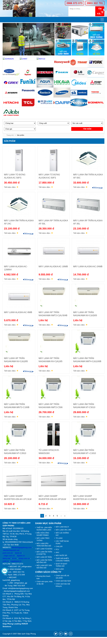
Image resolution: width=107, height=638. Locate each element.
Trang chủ (10, 135)
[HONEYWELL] (62, 62)
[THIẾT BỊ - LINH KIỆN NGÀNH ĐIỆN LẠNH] (63, 31)
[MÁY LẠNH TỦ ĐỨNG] (80, 47)
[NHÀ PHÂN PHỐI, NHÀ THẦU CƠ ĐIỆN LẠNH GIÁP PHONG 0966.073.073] (8, 5)
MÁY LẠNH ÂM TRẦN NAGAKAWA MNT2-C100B (16, 405)
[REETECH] (45, 93)
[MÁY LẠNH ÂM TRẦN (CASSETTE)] (96, 47)
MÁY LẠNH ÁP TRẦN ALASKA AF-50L (53, 222)
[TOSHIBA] (95, 93)
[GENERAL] (95, 103)
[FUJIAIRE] (45, 103)
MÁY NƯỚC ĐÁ (61, 555)
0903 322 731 (95, 3)
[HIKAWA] (62, 82)
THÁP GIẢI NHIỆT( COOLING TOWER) (63, 560)
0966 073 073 (74, 3)
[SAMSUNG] (62, 93)
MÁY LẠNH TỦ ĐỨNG (44, 549)
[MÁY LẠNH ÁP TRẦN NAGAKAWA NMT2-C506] (53, 388)
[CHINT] (28, 58)
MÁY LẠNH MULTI (62, 527)
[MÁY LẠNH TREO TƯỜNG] (96, 31)
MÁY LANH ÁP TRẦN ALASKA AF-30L (87, 222)
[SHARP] (45, 72)
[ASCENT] (78, 103)
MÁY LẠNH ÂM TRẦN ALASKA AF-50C (88, 176)
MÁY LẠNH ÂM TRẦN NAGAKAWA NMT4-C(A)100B (87, 359)
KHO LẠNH (60, 569)
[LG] (78, 72)
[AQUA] (45, 82)
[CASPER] (95, 72)
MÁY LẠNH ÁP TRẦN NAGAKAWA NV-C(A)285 (16, 359)
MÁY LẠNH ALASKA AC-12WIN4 (16, 268)
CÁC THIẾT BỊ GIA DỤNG (62, 542)
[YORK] (95, 62)
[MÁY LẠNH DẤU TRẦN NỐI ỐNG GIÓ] (63, 47)
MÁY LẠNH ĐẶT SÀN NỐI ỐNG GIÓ (44, 567)
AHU (57, 552)
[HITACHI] (11, 103)
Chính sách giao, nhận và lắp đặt (45, 583)
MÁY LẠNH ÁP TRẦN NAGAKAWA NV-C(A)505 (85, 314)
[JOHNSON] (11, 58)
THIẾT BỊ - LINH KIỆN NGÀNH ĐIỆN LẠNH (44, 529)
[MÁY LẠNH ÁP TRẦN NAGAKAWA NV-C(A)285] (19, 342)
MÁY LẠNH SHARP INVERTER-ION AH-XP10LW (52, 497)
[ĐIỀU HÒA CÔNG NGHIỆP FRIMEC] (80, 31)
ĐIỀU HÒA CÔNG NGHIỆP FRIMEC (43, 534)
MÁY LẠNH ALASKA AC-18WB (53, 266)
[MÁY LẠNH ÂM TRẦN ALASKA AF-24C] (19, 204)
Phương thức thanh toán (43, 577)
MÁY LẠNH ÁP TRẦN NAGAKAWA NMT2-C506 (51, 405)
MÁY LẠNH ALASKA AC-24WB (87, 266)
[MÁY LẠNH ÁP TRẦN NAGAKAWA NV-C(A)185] (53, 342)
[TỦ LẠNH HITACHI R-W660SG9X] (53, 434)
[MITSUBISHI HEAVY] (11, 93)
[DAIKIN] (62, 72)
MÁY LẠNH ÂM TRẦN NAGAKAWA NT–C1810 (84, 451)
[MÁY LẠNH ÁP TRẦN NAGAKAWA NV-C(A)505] (88, 296)
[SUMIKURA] (78, 93)
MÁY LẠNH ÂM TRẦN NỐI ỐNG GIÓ (44, 561)
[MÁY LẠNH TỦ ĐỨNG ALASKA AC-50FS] (19, 158)
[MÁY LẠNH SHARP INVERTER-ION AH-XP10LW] (53, 480)
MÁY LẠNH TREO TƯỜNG (43, 539)
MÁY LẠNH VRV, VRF (63, 530)
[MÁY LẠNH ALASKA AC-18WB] (53, 250)
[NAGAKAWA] (28, 72)
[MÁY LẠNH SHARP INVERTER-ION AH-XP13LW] (19, 480)
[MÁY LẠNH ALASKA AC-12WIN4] (19, 250)
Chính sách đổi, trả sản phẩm (62, 577)
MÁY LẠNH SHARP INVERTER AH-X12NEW (85, 497)
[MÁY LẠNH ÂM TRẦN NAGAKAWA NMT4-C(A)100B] (88, 342)
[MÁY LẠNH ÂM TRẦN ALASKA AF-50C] (88, 158)
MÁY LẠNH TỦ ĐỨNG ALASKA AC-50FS (14, 176)
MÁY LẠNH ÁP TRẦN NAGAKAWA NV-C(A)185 (50, 359)
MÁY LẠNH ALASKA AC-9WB (18, 312)
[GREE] (11, 82)
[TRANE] (78, 62)
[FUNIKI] (28, 82)
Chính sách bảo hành (63, 581)
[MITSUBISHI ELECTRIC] (95, 82)
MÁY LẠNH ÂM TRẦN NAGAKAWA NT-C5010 (84, 405)
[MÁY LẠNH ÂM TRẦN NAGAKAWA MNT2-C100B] (19, 388)
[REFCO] (45, 58)
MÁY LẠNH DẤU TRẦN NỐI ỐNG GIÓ (44, 545)
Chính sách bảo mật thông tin (63, 585)
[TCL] (28, 103)
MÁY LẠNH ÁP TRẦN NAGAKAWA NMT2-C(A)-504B (53, 314)
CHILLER (59, 546)
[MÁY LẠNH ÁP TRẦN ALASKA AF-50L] (53, 204)
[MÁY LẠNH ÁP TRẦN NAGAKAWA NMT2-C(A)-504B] (53, 296)
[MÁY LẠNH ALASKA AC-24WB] (88, 250)
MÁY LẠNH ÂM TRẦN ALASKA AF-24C (19, 222)
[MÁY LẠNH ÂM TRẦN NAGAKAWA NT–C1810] (88, 434)
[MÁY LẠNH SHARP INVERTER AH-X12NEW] (88, 480)
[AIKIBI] (11, 113)
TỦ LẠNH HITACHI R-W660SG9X (49, 451)
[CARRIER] (11, 72)
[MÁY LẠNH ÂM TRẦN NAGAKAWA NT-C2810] (19, 434)
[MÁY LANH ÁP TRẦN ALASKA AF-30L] (88, 204)
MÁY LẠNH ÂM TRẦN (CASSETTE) (44, 553)
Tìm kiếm (87, 129)
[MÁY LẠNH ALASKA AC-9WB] (19, 296)
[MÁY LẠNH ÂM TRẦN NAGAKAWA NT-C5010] (88, 388)
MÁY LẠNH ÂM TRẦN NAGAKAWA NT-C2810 (15, 451)
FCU (57, 549)
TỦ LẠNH (59, 538)
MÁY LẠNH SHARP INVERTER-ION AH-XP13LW (17, 497)
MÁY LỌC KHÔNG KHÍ (62, 534)
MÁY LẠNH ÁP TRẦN (44, 557)
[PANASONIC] (28, 93)
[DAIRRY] (62, 103)
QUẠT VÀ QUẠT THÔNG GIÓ (61, 565)
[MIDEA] (78, 82)
